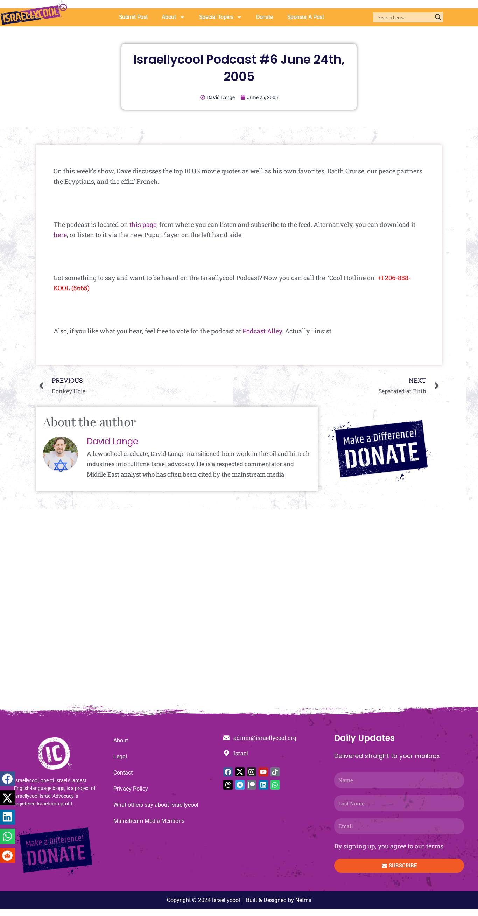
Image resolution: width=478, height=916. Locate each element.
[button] (7, 778)
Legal (120, 756)
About (169, 17)
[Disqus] (239, 610)
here (60, 234)
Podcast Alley (262, 331)
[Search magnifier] (438, 17)
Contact (123, 772)
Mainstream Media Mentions (148, 821)
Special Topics (216, 17)
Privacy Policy (130, 788)
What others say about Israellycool (155, 804)
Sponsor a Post (305, 17)
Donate (264, 17)
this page (142, 224)
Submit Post (133, 17)
